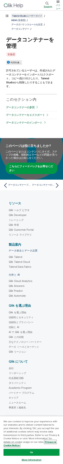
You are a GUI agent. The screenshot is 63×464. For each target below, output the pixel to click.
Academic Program (20, 387)
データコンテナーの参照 (20, 107)
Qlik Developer (18, 214)
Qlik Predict (16, 290)
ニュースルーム (17, 402)
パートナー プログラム (21, 392)
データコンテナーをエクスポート (25, 114)
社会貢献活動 (16, 377)
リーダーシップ (17, 373)
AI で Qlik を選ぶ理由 (20, 332)
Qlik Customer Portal (21, 229)
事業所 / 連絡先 (17, 407)
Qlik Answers (16, 285)
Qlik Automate (17, 295)
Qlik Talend (15, 256)
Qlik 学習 (14, 224)
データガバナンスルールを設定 (27, 24)
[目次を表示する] (7, 15)
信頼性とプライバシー (21, 322)
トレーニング (16, 219)
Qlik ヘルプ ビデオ (19, 210)
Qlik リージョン (17, 351)
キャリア (14, 397)
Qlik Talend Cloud (19, 261)
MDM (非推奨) (18, 20)
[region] (31, 440)
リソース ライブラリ (20, 234)
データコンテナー (20, 28)
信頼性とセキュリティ (21, 317)
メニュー (58, 7)
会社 (11, 368)
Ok (31, 452)
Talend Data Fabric (20, 266)
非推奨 (11, 54)
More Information (31, 459)
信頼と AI (14, 327)
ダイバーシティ (17, 382)
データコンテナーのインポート (24, 122)
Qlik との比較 (16, 336)
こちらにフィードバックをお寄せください (31, 168)
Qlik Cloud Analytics (20, 280)
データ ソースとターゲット (24, 346)
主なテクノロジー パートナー (25, 341)
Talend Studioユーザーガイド (27, 15)
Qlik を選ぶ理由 (17, 312)
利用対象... (15, 62)
